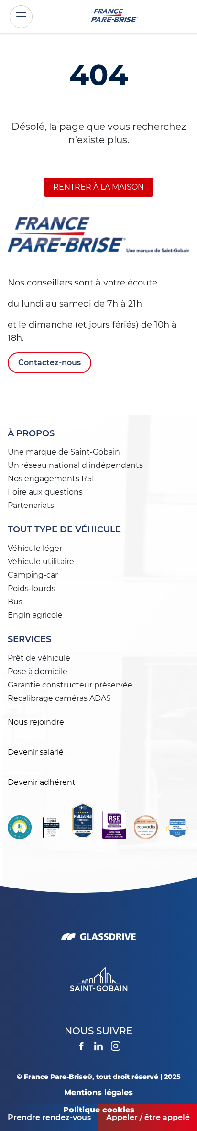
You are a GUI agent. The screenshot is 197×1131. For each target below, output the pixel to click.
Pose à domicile (37, 671)
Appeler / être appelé (148, 1117)
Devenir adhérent (42, 782)
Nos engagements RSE (52, 478)
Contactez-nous (49, 362)
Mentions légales (98, 1092)
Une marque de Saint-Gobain (64, 451)
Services (29, 639)
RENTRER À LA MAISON (98, 186)
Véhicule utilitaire (41, 561)
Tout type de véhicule (64, 529)
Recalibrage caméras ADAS (59, 698)
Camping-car (33, 575)
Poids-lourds (31, 588)
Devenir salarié (36, 752)
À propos (31, 433)
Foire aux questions (45, 492)
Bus (15, 601)
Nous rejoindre (36, 722)
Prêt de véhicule (39, 658)
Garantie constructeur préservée (70, 684)
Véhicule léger (35, 548)
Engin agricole (35, 615)
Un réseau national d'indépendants (75, 465)
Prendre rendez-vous (49, 1117)
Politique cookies (98, 1109)
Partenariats (31, 505)
